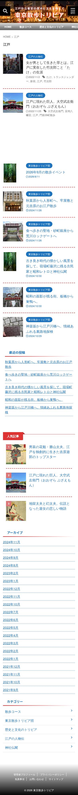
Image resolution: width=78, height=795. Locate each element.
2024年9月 (10, 557)
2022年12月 (11, 588)
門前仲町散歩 (47, 115)
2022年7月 (10, 612)
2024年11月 (11, 542)
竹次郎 (48, 81)
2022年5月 (10, 627)
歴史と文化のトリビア (52, 27)
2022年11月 (11, 596)
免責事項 (19, 779)
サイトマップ (56, 779)
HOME (8, 27)
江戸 (39, 81)
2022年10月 (11, 604)
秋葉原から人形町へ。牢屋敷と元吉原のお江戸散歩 (38, 364)
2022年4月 (10, 635)
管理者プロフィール (24, 774)
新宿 (32, 81)
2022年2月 (10, 651)
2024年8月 (10, 565)
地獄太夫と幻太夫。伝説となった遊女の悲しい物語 (49, 506)
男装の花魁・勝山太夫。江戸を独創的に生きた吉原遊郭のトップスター (49, 451)
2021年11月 (11, 674)
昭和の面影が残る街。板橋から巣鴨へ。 (34, 399)
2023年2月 (10, 573)
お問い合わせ (36, 779)
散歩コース (26, 27)
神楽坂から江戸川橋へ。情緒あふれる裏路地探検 (38, 409)
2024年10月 (11, 549)
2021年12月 (11, 666)
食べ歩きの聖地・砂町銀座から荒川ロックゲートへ (38, 376)
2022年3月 (10, 643)
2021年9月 (10, 689)
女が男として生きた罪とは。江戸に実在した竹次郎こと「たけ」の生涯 (50, 67)
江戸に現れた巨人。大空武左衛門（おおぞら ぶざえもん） (50, 104)
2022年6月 (10, 619)
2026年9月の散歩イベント (46, 171)
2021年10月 (11, 682)
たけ (49, 77)
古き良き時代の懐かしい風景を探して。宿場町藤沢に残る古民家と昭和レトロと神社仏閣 (50, 266)
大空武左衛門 (55, 111)
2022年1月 (10, 658)
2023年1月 (10, 581)
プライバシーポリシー (52, 774)
